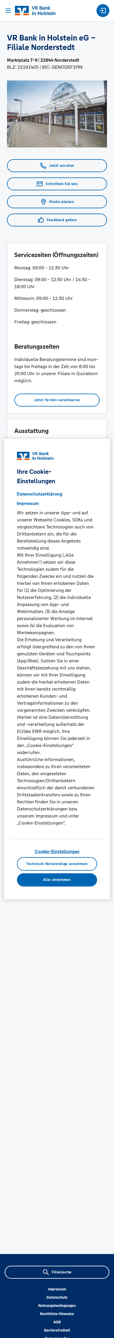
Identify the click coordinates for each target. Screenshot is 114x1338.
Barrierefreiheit (57, 1330)
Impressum (57, 1289)
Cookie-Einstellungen (57, 851)
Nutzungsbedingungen (57, 1305)
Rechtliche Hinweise (57, 1314)
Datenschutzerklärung (39, 494)
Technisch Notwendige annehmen (57, 864)
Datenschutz (57, 1297)
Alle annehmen (56, 879)
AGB (57, 1322)
